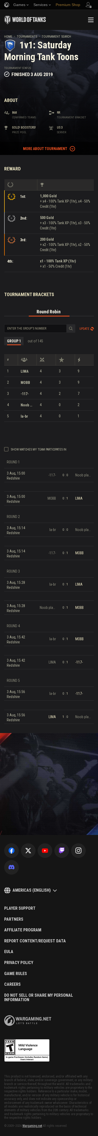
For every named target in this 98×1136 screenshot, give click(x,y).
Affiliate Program (22, 930)
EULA (8, 951)
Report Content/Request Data (35, 941)
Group (14, 341)
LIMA (24, 371)
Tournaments (27, 36)
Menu (91, 20)
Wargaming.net (32, 1126)
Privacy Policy (18, 962)
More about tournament (45, 149)
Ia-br (24, 416)
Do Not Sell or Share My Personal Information (38, 997)
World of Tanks (25, 20)
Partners (13, 919)
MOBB (25, 382)
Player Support (20, 908)
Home (8, 36)
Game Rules (15, 973)
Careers (12, 984)
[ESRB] (27, 1050)
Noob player (27, 405)
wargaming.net (27, 1021)
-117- (25, 394)
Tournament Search (56, 36)
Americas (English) (32, 890)
